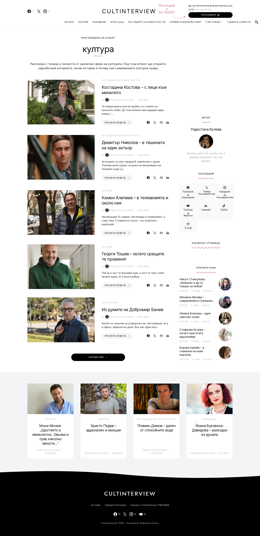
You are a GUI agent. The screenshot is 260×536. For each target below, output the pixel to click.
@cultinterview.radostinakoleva (210, 6)
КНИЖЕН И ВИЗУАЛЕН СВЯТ (185, 22)
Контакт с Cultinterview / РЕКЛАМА (150, 505)
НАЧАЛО (69, 22)
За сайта (96, 505)
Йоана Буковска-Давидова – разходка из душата (209, 430)
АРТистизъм (117, 22)
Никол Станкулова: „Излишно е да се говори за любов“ (192, 282)
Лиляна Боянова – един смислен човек (195, 315)
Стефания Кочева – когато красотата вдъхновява (192, 333)
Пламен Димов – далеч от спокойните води (156, 428)
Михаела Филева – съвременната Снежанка (196, 298)
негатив (107, 190)
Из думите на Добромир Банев (132, 309)
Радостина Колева (121, 100)
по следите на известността (121, 80)
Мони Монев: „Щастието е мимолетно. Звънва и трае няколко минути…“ (50, 434)
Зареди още (96, 357)
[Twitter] (39, 11)
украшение (209, 419)
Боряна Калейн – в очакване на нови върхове (192, 351)
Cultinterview (129, 11)
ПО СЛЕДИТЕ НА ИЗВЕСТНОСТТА (147, 22)
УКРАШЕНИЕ (99, 22)
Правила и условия (115, 505)
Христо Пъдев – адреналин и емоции (103, 428)
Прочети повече (115, 122)
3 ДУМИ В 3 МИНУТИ (239, 22)
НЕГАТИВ (83, 22)
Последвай (208, 15)
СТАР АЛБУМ (213, 22)
